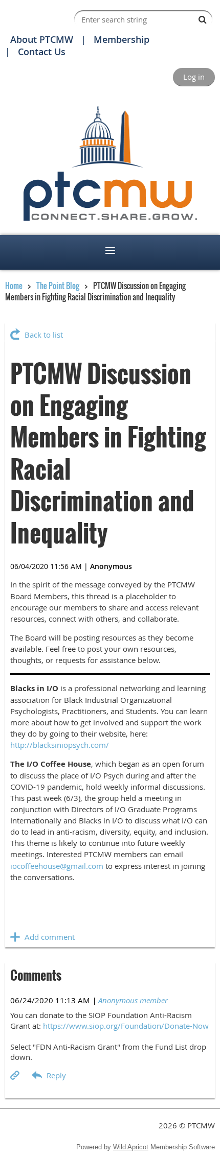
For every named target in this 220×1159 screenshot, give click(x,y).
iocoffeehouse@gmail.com (56, 866)
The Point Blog (57, 285)
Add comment (15, 937)
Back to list (44, 334)
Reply (56, 1075)
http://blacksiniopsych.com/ (59, 745)
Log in (194, 77)
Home (14, 285)
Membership (121, 39)
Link (15, 1075)
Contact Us (41, 51)
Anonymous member (133, 1000)
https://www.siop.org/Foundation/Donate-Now (126, 1026)
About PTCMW (41, 39)
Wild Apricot (130, 1147)
